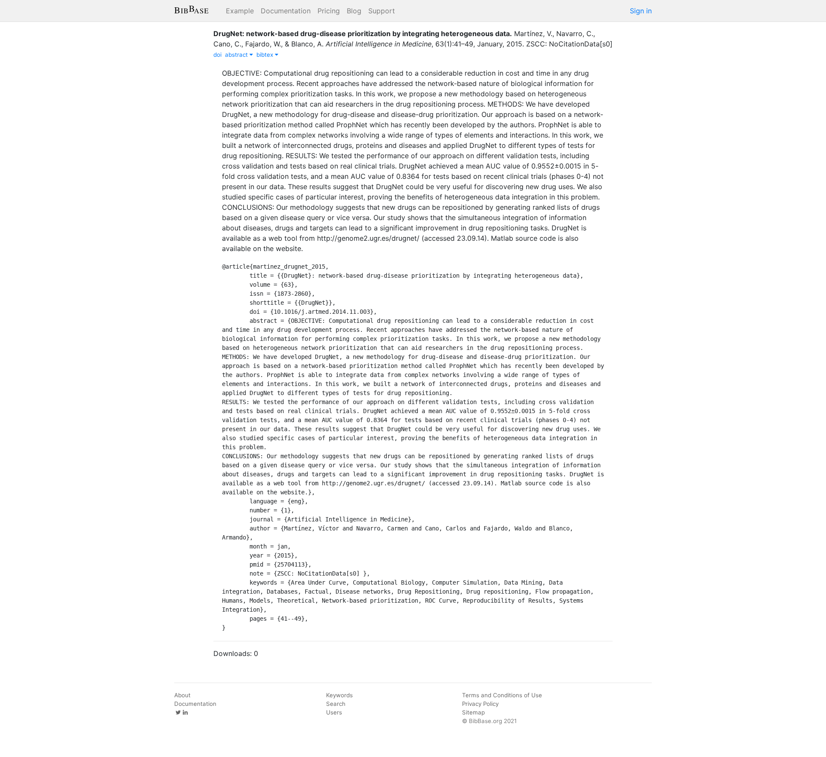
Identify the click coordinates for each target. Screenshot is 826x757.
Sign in (641, 10)
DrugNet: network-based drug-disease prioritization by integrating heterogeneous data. (362, 33)
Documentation (286, 10)
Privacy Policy (480, 703)
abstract (237, 54)
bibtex (265, 54)
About (182, 695)
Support (381, 10)
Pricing (328, 10)
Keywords (339, 695)
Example (240, 10)
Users (334, 712)
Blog (354, 10)
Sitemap (473, 712)
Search (335, 703)
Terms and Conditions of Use (502, 695)
